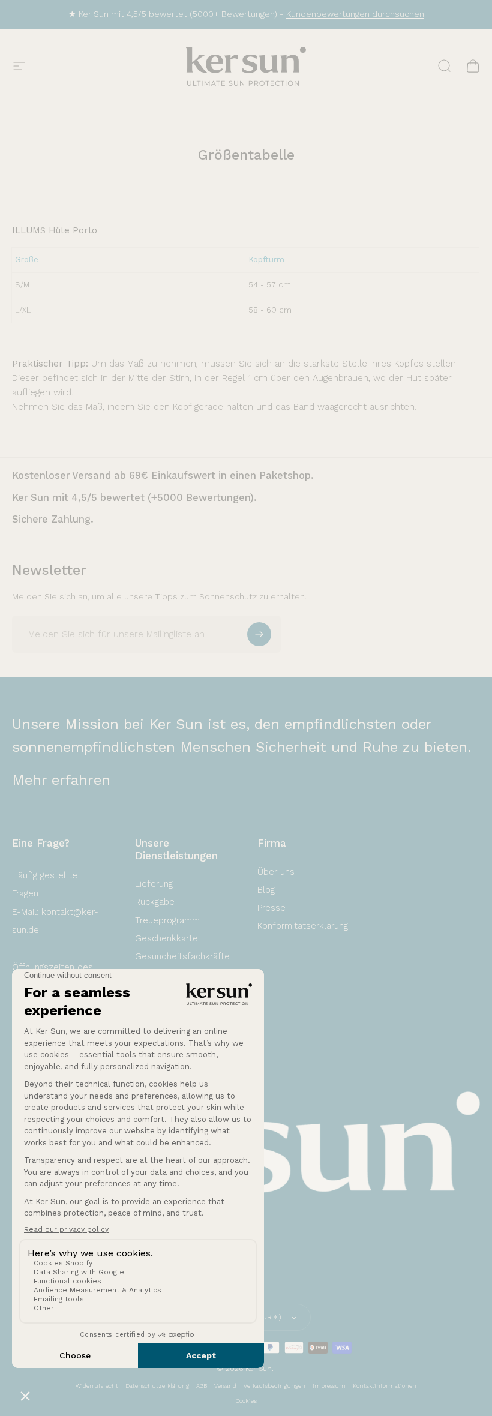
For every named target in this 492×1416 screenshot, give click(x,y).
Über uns (276, 871)
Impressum (329, 1385)
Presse (271, 907)
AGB (201, 1385)
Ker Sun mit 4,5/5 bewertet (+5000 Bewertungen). (134, 497)
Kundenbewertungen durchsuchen (355, 14)
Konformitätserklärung (302, 925)
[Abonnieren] (259, 634)
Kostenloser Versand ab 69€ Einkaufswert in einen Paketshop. (163, 475)
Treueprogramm (167, 920)
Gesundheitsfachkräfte (182, 956)
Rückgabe (155, 901)
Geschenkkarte (166, 938)
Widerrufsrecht (97, 1385)
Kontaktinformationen (384, 1385)
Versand (225, 1385)
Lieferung (154, 883)
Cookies (246, 1400)
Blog (266, 889)
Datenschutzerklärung (157, 1385)
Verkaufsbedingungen (274, 1385)
